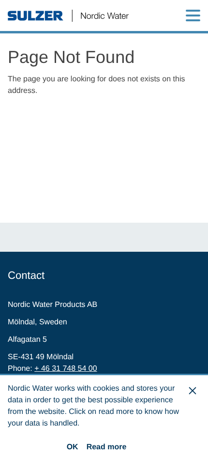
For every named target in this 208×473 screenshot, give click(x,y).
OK (72, 447)
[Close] (193, 390)
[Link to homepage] (68, 16)
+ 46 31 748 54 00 (65, 369)
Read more (107, 447)
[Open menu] (193, 15)
